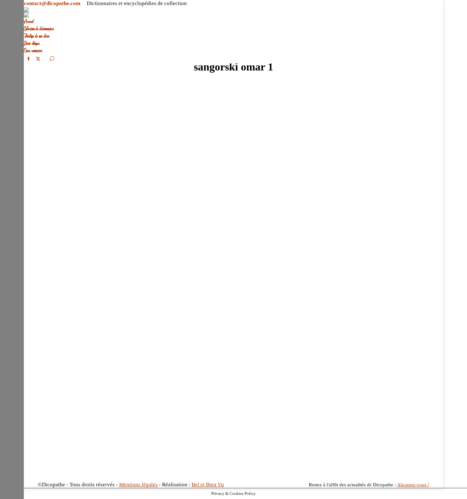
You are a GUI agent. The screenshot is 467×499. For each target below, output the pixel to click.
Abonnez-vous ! (413, 484)
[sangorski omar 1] (233, 281)
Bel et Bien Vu (208, 485)
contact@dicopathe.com (52, 3)
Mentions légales (138, 485)
